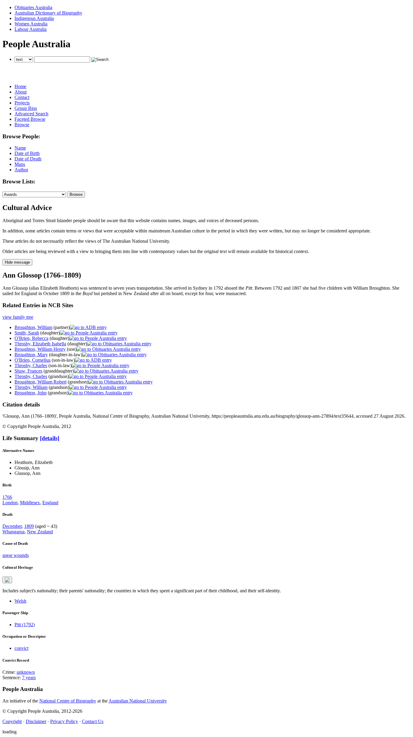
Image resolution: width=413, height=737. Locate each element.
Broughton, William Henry (40, 349)
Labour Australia (31, 29)
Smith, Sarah (27, 332)
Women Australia (31, 23)
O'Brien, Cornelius (32, 360)
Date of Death (28, 158)
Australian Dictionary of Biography (48, 12)
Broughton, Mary (31, 354)
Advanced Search (31, 113)
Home (20, 86)
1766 (7, 497)
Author (21, 169)
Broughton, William (33, 327)
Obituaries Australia (33, 7)
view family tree (17, 317)
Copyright (12, 721)
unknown (26, 672)
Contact (22, 97)
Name (20, 147)
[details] (49, 438)
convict (21, 648)
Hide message (17, 262)
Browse (22, 124)
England (50, 502)
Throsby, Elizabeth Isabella (40, 343)
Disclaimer (36, 721)
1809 (29, 526)
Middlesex (30, 502)
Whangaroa (13, 531)
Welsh (20, 601)
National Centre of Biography (67, 700)
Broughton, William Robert (41, 381)
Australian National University (138, 700)
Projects (22, 102)
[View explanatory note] (7, 580)
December (12, 526)
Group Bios (26, 108)
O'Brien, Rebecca (31, 338)
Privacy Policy (64, 721)
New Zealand (40, 531)
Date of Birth (27, 153)
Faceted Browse (30, 119)
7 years (29, 677)
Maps (20, 164)
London (10, 502)
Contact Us (92, 721)
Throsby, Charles (31, 365)
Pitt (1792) (25, 624)
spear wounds (15, 555)
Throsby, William (31, 387)
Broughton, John (31, 392)
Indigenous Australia (34, 18)
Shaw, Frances (28, 370)
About (21, 91)
